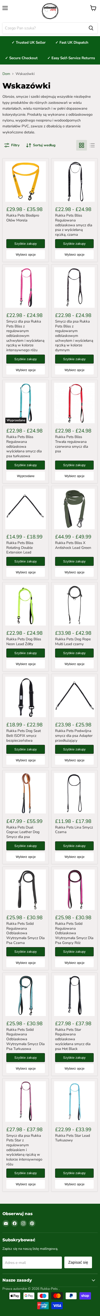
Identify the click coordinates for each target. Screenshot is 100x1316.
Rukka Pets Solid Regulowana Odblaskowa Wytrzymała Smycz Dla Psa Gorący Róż (74, 933)
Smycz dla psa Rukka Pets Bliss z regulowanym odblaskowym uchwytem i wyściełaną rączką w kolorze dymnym (74, 335)
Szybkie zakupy (25, 243)
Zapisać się (78, 1262)
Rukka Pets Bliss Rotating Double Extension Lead (19, 547)
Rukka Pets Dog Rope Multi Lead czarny (73, 641)
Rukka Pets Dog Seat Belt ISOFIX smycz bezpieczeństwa (23, 735)
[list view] (92, 145)
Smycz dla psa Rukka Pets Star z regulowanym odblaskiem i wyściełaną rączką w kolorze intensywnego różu (24, 1150)
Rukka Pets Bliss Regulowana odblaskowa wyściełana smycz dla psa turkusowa (24, 446)
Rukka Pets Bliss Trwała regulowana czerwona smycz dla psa (71, 444)
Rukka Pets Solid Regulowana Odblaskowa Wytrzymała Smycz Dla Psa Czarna (25, 933)
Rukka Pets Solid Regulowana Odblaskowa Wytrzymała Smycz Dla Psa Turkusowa (25, 1039)
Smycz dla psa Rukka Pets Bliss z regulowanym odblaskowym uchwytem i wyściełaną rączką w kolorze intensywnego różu (25, 335)
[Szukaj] (91, 28)
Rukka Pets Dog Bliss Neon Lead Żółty (23, 641)
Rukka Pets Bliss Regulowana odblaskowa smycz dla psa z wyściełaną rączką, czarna (73, 225)
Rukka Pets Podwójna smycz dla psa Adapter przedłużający (73, 735)
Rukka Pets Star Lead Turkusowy (72, 1138)
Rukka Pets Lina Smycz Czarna (74, 830)
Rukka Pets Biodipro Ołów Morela (22, 218)
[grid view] (81, 145)
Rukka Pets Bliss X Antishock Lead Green (73, 545)
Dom (6, 74)
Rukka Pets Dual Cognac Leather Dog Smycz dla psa (23, 832)
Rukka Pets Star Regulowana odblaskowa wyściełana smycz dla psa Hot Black (73, 1039)
